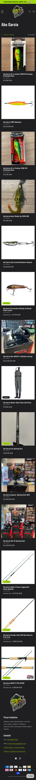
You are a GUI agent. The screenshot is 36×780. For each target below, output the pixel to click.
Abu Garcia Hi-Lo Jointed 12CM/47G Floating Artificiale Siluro (17, 75)
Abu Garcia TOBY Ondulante (12, 122)
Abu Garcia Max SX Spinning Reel (14, 541)
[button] (2, 12)
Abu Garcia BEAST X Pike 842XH (13, 683)
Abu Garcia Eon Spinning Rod (12, 449)
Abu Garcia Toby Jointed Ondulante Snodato (17, 262)
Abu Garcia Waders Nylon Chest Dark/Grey (17, 403)
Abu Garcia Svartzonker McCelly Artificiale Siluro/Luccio (17, 309)
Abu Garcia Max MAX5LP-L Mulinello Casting (17, 356)
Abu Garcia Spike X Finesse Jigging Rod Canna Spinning (16, 588)
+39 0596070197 (12, 740)
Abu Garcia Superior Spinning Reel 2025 (16, 495)
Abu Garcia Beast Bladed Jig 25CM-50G (16, 216)
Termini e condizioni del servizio (14, 751)
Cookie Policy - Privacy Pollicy (14, 747)
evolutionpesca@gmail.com (16, 743)
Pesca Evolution (15, 776)
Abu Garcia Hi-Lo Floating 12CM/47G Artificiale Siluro (15, 169)
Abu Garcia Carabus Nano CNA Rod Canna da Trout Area (17, 636)
